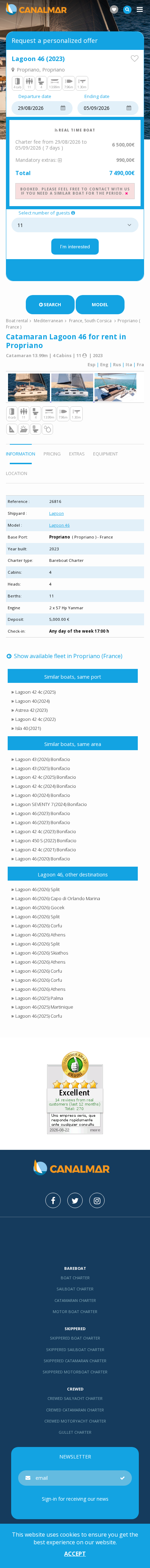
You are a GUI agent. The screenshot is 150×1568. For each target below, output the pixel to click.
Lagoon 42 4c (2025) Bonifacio (45, 777)
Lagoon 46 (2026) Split (37, 889)
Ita (129, 364)
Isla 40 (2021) (28, 728)
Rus (117, 364)
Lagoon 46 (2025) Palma (39, 998)
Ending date (97, 96)
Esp (92, 364)
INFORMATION (20, 454)
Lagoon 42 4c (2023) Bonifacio (45, 831)
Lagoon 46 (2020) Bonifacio (42, 858)
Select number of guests (44, 213)
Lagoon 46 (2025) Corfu (38, 1016)
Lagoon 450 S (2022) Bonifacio (45, 840)
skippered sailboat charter (75, 1349)
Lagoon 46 (59, 525)
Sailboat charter (75, 1288)
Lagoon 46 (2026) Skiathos (41, 953)
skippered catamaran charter (75, 1360)
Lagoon (56, 513)
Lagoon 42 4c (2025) (35, 692)
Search (52, 304)
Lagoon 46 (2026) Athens (40, 935)
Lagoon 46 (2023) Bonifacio (42, 813)
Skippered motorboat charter (75, 1371)
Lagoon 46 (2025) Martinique (44, 1007)
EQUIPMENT (105, 454)
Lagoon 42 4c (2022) (35, 719)
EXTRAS (77, 454)
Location (16, 473)
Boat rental (17, 321)
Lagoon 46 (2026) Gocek (39, 907)
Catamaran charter (75, 1300)
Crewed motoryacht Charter (75, 1421)
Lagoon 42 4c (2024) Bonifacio (45, 786)
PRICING (52, 454)
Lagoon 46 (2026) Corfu (38, 925)
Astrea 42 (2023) (31, 710)
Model (100, 304)
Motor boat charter (75, 1311)
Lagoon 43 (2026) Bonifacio (42, 759)
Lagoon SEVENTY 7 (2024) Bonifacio (51, 804)
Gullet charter (75, 1432)
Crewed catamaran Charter (75, 1409)
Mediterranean (48, 321)
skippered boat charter (75, 1338)
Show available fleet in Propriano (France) (67, 656)
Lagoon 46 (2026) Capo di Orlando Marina (57, 898)
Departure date (34, 96)
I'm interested (75, 246)
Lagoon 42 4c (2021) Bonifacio (45, 849)
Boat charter (75, 1277)
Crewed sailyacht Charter (75, 1398)
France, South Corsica (90, 321)
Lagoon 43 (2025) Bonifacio (42, 768)
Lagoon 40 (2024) (32, 701)
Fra (140, 364)
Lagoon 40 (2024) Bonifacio (42, 795)
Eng (104, 364)
